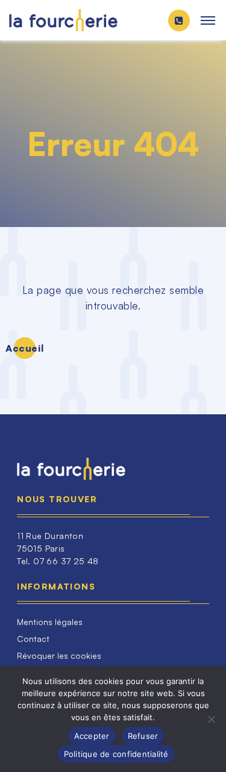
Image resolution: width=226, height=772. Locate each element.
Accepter (92, 736)
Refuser (143, 736)
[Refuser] (211, 719)
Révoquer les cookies (59, 655)
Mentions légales (50, 622)
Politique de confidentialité (116, 754)
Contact (33, 638)
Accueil (25, 348)
